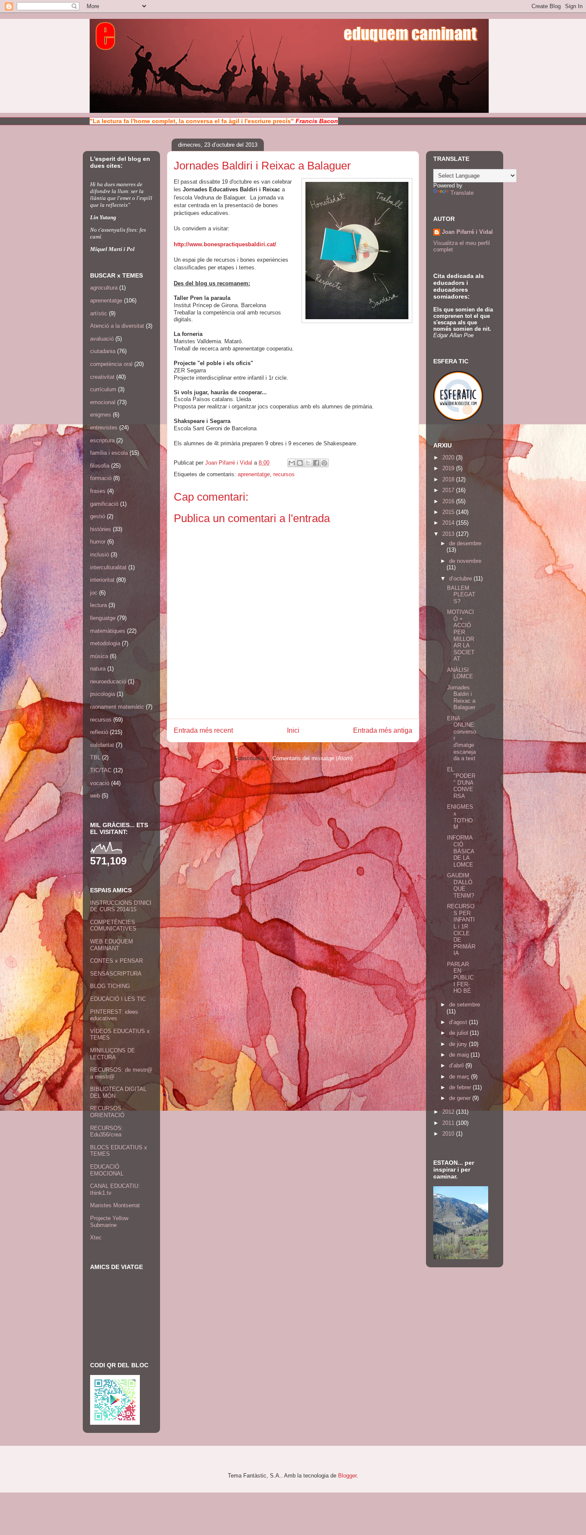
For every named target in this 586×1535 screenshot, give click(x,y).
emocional (102, 402)
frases (98, 491)
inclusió (99, 554)
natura (98, 668)
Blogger (347, 1475)
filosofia (99, 465)
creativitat (102, 377)
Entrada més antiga (382, 730)
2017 (449, 490)
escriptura (102, 440)
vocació (99, 783)
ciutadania (102, 351)
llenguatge (102, 618)
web (95, 795)
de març (460, 1076)
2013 (449, 534)
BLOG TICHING (110, 986)
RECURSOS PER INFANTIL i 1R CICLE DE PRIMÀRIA (461, 929)
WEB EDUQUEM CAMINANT (111, 945)
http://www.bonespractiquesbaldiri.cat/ (225, 244)
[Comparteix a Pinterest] (324, 463)
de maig (460, 1055)
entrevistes (104, 427)
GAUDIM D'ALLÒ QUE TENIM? (460, 885)
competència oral (111, 364)
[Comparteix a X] (308, 463)
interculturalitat (108, 567)
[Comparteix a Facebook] (316, 463)
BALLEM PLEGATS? (461, 594)
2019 (449, 468)
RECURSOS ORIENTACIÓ (107, 1111)
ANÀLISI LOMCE (460, 673)
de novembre (465, 561)
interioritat (102, 580)
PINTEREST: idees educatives (114, 1015)
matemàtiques (107, 631)
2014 (449, 523)
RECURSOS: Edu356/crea (106, 1131)
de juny (459, 1044)
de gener (460, 1098)
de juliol (459, 1033)
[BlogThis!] (300, 463)
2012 (449, 1112)
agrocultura (104, 287)
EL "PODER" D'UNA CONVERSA (461, 782)
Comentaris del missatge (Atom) (312, 758)
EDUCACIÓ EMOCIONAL (107, 1170)
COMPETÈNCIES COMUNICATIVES (113, 925)
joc (93, 592)
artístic (98, 313)
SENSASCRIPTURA (116, 973)
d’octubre (461, 578)
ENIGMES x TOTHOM (460, 817)
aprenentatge (254, 474)
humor (98, 541)
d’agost (459, 1022)
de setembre (464, 1004)
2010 (449, 1133)
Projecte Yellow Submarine (109, 1221)
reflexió (99, 732)
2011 (449, 1123)
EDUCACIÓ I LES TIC (118, 999)
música (99, 656)
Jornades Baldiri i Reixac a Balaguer (461, 697)
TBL (95, 757)
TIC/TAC (101, 770)
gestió (97, 516)
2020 (449, 457)
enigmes (100, 414)
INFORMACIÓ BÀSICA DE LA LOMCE (460, 850)
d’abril (457, 1065)
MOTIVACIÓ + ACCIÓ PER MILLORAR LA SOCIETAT (460, 635)
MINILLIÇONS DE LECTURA (112, 1054)
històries (100, 529)
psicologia (102, 694)
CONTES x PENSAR (116, 961)
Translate (462, 193)
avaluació (102, 338)
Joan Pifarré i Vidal (229, 462)
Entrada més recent (203, 730)
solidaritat (102, 745)
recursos (284, 474)
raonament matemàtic (117, 707)
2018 (449, 479)
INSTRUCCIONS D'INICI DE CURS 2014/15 (120, 906)
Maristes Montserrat (115, 1205)
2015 (449, 512)
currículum (103, 389)
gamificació (104, 504)
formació (101, 478)
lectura (98, 605)
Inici (293, 730)
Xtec (96, 1237)
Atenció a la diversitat (117, 326)
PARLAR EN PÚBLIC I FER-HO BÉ (460, 977)
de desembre (465, 543)
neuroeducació (108, 681)
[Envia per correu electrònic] (291, 463)
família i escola (109, 453)
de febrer (461, 1087)
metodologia (105, 643)
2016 (449, 501)
